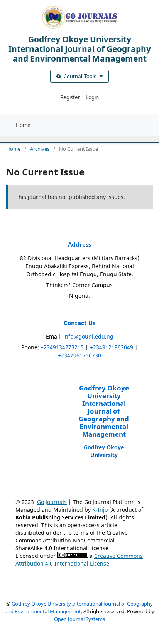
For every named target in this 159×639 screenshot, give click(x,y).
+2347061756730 (79, 355)
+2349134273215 (62, 347)
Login (92, 97)
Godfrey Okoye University (104, 451)
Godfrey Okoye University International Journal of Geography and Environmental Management (79, 49)
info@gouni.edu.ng (88, 336)
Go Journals (52, 502)
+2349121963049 (111, 347)
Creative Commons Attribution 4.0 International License (79, 559)
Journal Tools (80, 76)
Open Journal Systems (79, 619)
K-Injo (100, 509)
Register (70, 97)
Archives (39, 148)
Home (23, 125)
